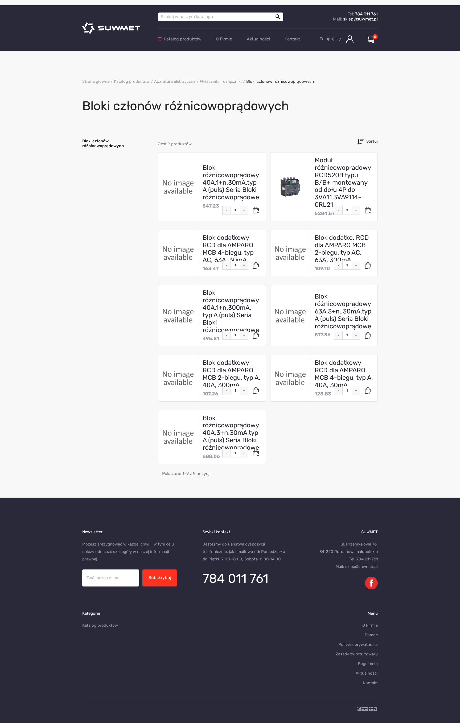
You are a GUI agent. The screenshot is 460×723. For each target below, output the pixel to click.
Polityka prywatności (358, 644)
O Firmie (224, 39)
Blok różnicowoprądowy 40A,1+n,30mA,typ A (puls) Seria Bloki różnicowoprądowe (231, 182)
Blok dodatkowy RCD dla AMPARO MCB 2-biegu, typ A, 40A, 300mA (231, 374)
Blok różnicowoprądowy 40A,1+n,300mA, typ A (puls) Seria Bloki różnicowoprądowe (231, 311)
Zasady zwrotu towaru (357, 654)
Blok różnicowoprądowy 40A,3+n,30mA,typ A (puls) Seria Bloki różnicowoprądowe (231, 432)
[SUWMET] (116, 28)
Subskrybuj (160, 577)
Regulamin (368, 663)
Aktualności (258, 39)
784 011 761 (366, 13)
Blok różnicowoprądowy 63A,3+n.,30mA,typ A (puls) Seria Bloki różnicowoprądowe (343, 311)
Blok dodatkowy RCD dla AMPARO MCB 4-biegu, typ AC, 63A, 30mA (228, 249)
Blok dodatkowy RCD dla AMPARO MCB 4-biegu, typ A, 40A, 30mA (344, 374)
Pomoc (371, 635)
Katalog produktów (183, 39)
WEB (368, 709)
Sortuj (372, 141)
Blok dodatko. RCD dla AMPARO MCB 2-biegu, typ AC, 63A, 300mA (342, 249)
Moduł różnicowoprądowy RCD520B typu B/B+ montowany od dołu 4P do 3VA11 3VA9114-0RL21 (343, 182)
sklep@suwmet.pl (360, 19)
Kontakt (292, 39)
